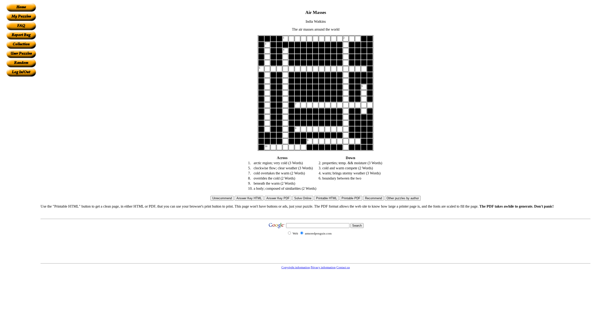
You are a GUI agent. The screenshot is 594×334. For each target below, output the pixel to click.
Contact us (343, 267)
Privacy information (323, 267)
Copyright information (295, 267)
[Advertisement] (21, 146)
